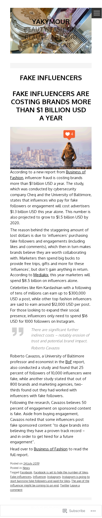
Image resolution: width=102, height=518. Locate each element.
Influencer (39, 477)
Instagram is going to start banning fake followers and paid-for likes (50, 479)
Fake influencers (20, 477)
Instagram (54, 477)
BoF (68, 361)
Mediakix (40, 274)
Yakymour (51, 21)
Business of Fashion (51, 448)
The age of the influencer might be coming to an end (49, 483)
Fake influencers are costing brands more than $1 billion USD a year (51, 105)
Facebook (26, 472)
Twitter (64, 485)
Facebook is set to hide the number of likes (61, 472)
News (26, 468)
